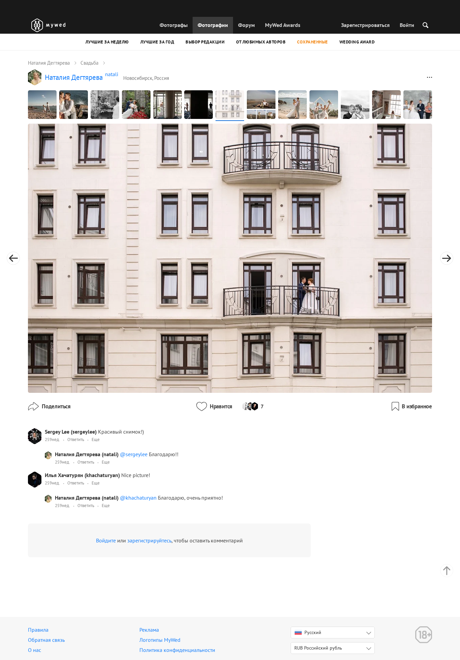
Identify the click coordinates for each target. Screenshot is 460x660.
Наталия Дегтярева (49, 63)
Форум (246, 25)
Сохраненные (312, 42)
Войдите (106, 540)
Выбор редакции (205, 42)
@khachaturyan (139, 497)
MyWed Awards (282, 25)
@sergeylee (134, 454)
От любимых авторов (261, 42)
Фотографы (174, 25)
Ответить (75, 439)
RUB (318, 648)
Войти (407, 25)
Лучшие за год (157, 42)
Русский (312, 632)
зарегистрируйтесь (149, 540)
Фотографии (213, 25)
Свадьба (89, 63)
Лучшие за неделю (107, 42)
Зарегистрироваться (365, 25)
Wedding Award (357, 42)
